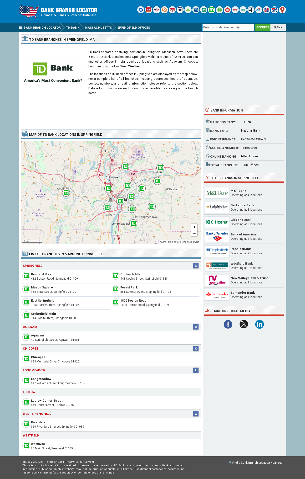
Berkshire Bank (242, 205)
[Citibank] (258, 12)
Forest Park (129, 287)
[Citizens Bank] (203, 12)
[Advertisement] (111, 113)
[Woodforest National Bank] (250, 12)
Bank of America (243, 234)
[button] (63, 190)
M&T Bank (238, 190)
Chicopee (38, 357)
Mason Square (42, 287)
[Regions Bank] (188, 12)
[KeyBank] (235, 12)
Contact (89, 461)
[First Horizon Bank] (274, 12)
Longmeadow (41, 379)
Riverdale (38, 422)
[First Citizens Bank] (266, 12)
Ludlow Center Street (46, 400)
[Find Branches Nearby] (282, 12)
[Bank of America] (156, 12)
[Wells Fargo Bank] (148, 12)
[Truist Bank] (180, 12)
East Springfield (43, 300)
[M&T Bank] (243, 12)
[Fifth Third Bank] (195, 12)
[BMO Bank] (227, 12)
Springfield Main (43, 313)
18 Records (249, 147)
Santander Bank (243, 292)
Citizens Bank (241, 220)
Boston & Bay (41, 274)
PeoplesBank (241, 249)
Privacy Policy (73, 461)
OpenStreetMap (190, 242)
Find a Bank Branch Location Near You (257, 462)
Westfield (38, 444)
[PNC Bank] (164, 12)
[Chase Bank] (140, 12)
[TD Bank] (211, 12)
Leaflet (162, 242)
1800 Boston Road (133, 300)
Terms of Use (53, 461)
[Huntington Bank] (219, 12)
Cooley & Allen (131, 274)
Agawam (37, 335)
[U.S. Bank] (172, 12)
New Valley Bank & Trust (249, 278)
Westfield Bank (242, 263)
